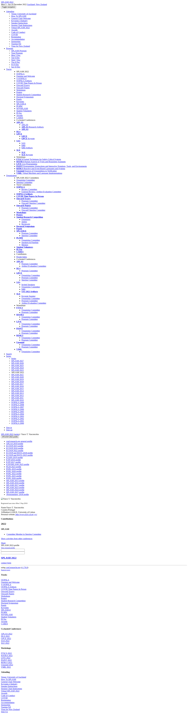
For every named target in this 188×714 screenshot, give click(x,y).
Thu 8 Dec (15, 62)
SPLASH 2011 (17, 398)
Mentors (24, 245)
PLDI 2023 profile (13, 467)
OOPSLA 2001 (17, 421)
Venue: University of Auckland (23, 14)
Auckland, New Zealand (37, 4)
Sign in (9, 428)
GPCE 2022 (6, 638)
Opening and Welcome (25, 76)
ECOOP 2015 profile (14, 446)
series (17, 434)
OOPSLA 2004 (17, 414)
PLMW (19, 106)
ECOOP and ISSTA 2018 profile (19, 453)
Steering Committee (24, 182)
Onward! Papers (23, 88)
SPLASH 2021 (17, 375)
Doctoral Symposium (25, 97)
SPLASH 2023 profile (15, 487)
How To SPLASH (18, 16)
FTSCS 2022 (6, 653)
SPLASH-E (21, 104)
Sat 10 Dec (15, 67)
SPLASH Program (18, 51)
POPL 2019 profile (13, 469)
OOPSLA (20, 74)
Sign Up (4, 712)
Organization (11, 175)
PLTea (19, 113)
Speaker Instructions (19, 23)
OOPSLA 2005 (17, 412)
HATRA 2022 (7, 655)
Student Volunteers (24, 111)
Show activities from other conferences (16, 539)
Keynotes (20, 101)
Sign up (9, 430)
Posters (19, 92)
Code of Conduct (18, 32)
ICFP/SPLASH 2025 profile (17, 464)
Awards (14, 30)
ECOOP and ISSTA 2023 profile (19, 455)
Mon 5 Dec (15, 55)
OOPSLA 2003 (17, 416)
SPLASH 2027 (17, 361)
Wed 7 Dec (15, 60)
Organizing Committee (25, 180)
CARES (19, 118)
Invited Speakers (28, 285)
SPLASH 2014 (17, 391)
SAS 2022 (5, 641)
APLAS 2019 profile (14, 444)
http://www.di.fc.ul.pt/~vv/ (26, 514)
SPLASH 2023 (17, 370)
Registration (16, 37)
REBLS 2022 (6, 662)
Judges (24, 222)
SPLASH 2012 (17, 395)
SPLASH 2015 (17, 388)
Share (3, 543)
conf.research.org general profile (19, 441)
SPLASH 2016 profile (15, 483)
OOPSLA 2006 (17, 409)
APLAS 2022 (6, 634)
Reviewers (25, 224)
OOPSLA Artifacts (24, 81)
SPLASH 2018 (17, 382)
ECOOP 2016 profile (14, 448)
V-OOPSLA (21, 78)
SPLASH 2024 (17, 368)
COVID (14, 34)
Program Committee (29, 201)
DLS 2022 (5, 636)
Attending (10, 11)
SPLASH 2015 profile (15, 481)
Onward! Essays (23, 85)
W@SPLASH (22, 108)
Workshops (20, 90)
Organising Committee (30, 298)
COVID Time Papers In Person (29, 83)
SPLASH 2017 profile (15, 485)
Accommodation (18, 39)
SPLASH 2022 (7, 434)
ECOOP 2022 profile (14, 450)
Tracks (9, 69)
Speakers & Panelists (29, 242)
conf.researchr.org (13, 567)
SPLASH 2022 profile (10, 437)
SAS (23, 143)
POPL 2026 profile (13, 478)
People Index (21, 257)
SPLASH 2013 (17, 393)
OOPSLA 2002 (17, 419)
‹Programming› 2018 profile (17, 494)
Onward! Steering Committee (33, 203)
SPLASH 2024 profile (15, 490)
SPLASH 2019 (17, 379)
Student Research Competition (28, 95)
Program (9, 48)
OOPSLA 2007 (17, 407)
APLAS (24, 125)
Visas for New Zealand (20, 46)
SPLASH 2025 (17, 365)
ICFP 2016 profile (13, 460)
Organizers (25, 219)
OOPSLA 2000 (17, 423)
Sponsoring (15, 41)
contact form (6, 563)
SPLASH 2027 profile (15, 492)
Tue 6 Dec (15, 58)
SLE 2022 (5, 643)
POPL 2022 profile (13, 474)
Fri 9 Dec (15, 65)
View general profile (8, 548)
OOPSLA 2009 (17, 402)
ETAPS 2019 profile (14, 457)
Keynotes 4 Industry (19, 21)
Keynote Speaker (28, 296)
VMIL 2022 (6, 667)
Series (13, 358)
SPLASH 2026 (17, 363)
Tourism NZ (16, 44)
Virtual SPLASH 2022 (20, 28)
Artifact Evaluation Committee (33, 266)
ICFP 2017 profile (13, 462)
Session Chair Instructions (21, 25)
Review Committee (29, 189)
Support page (5, 570)
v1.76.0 (24, 567)
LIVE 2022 (5, 658)
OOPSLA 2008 (17, 405)
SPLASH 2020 (17, 377)
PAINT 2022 (6, 660)
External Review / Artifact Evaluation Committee (41, 192)
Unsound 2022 (7, 665)
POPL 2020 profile (13, 471)
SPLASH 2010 (17, 400)
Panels (19, 99)
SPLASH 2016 (17, 386)
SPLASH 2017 (17, 384)
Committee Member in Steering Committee (24, 534)
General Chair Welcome (21, 18)
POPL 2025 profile (13, 476)
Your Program (17, 53)
